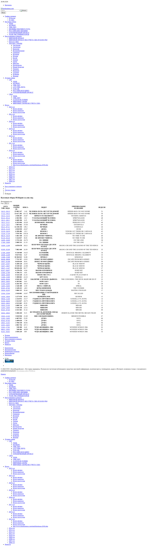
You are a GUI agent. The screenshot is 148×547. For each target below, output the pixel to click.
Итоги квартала (18, 110)
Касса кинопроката (11, 337)
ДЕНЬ (11, 23)
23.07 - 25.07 (5, 264)
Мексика (16, 63)
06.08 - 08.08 (5, 259)
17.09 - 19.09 (5, 242)
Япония (15, 76)
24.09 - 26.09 (5, 240)
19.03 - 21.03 (5, 305)
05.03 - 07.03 (5, 310)
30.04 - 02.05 (5, 290)
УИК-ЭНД (12, 27)
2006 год (12, 181)
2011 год (12, 172)
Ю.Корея (16, 74)
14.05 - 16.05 (5, 286)
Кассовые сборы (10, 22)
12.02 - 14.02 (5, 318)
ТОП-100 (16, 89)
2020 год (12, 121)
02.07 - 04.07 (5, 270)
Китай (15, 58)
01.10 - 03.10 (5, 238)
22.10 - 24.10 (5, 231)
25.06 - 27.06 (5, 272)
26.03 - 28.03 (5, 303)
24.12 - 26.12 (5, 211)
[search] (23, 10)
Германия (16, 52)
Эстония (16, 72)
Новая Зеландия (18, 67)
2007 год (12, 179)
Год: (2, 203)
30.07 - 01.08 (5, 261)
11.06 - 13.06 (5, 277)
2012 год (12, 170)
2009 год (12, 176)
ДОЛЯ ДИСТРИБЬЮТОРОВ (19, 34)
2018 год (12, 136)
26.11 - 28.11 (5, 220)
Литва (15, 61)
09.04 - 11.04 (5, 299)
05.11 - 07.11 (5, 227)
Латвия (15, 60)
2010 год (12, 174)
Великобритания (18, 51)
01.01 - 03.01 (5, 331)
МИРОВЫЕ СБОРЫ (20, 101)
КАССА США (14, 42)
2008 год (12, 177)
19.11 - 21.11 (5, 222)
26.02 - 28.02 (5, 313)
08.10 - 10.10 (5, 236)
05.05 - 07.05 (5, 288)
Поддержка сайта (22, 371)
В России (12, 18)
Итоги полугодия (19, 112)
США (11, 94)
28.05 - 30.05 (5, 281)
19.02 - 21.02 (5, 316)
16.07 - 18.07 (5, 266)
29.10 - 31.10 (5, 229)
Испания (16, 54)
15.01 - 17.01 (5, 327)
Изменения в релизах (12, 351)
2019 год (12, 129)
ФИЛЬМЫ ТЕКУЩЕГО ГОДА (19, 29)
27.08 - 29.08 (5, 253)
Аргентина (16, 47)
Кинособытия (9, 353)
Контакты (8, 5)
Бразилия (16, 49)
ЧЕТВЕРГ (12, 25)
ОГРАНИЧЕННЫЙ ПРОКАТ (19, 32)
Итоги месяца (17, 109)
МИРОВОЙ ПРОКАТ (16, 38)
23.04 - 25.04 (5, 293)
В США (11, 20)
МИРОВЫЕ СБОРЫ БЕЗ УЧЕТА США (26, 103)
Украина (16, 69)
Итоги (7, 105)
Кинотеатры (9, 348)
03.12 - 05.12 (5, 218)
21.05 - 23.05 (5, 284)
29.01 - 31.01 (5, 323)
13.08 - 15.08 (5, 257)
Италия (15, 56)
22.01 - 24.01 (5, 325)
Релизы (7, 335)
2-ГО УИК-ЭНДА (19, 87)
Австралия (16, 45)
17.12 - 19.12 (5, 213)
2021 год (12, 114)
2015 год (12, 158)
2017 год (12, 143)
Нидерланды (17, 65)
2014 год (12, 167)
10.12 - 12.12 (5, 216)
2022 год (12, 107)
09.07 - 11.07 (5, 268)
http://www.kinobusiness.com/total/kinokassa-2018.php (30, 165)
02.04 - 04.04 (5, 301)
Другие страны (10, 190)
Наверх (3, 374)
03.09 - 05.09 (5, 249)
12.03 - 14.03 (5, 307)
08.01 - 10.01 (5, 329)
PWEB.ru (32, 371)
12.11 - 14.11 (5, 225)
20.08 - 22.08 (5, 255)
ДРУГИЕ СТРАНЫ (15, 43)
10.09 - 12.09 (5, 245)
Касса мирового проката (13, 36)
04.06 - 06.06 (5, 279)
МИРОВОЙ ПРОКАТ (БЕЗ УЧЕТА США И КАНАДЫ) (28, 40)
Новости (8, 183)
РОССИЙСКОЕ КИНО (21, 90)
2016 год (12, 150)
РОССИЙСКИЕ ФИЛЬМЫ (18, 31)
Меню (3, 12)
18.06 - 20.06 (5, 275)
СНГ (10, 80)
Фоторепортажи (10, 349)
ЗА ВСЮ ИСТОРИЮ (20, 100)
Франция (16, 71)
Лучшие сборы (10, 78)
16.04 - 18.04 (5, 296)
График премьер (10, 16)
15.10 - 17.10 (5, 233)
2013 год (12, 168)
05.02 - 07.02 (5, 320)
